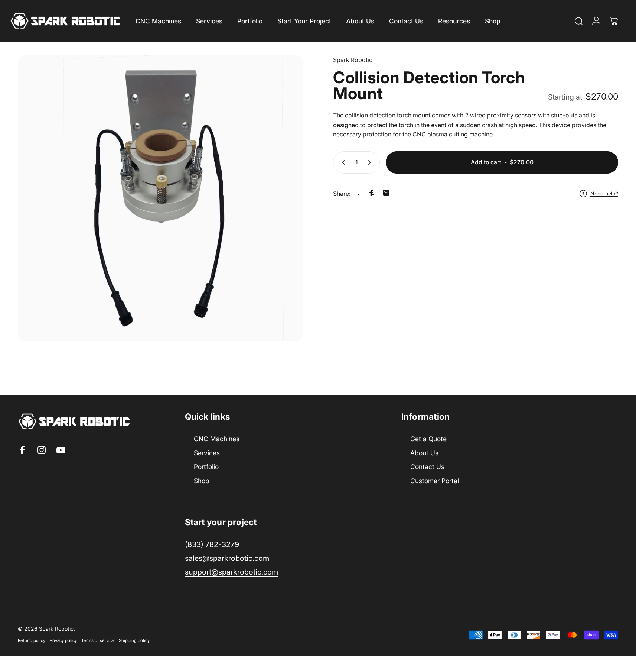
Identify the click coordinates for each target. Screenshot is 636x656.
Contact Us (427, 467)
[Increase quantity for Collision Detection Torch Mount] (370, 162)
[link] (231, 572)
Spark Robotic (352, 60)
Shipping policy (134, 640)
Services (207, 453)
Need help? (604, 193)
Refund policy (31, 640)
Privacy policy (63, 640)
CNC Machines (216, 439)
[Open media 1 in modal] (160, 198)
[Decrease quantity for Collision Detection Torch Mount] (341, 162)
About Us (424, 453)
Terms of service (97, 640)
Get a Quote (428, 439)
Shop (201, 481)
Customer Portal (434, 481)
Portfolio (206, 467)
